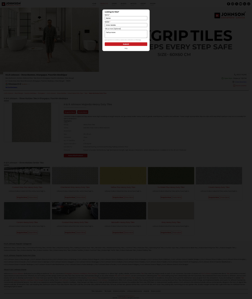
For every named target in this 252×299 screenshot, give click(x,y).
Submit (126, 44)
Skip (126, 48)
